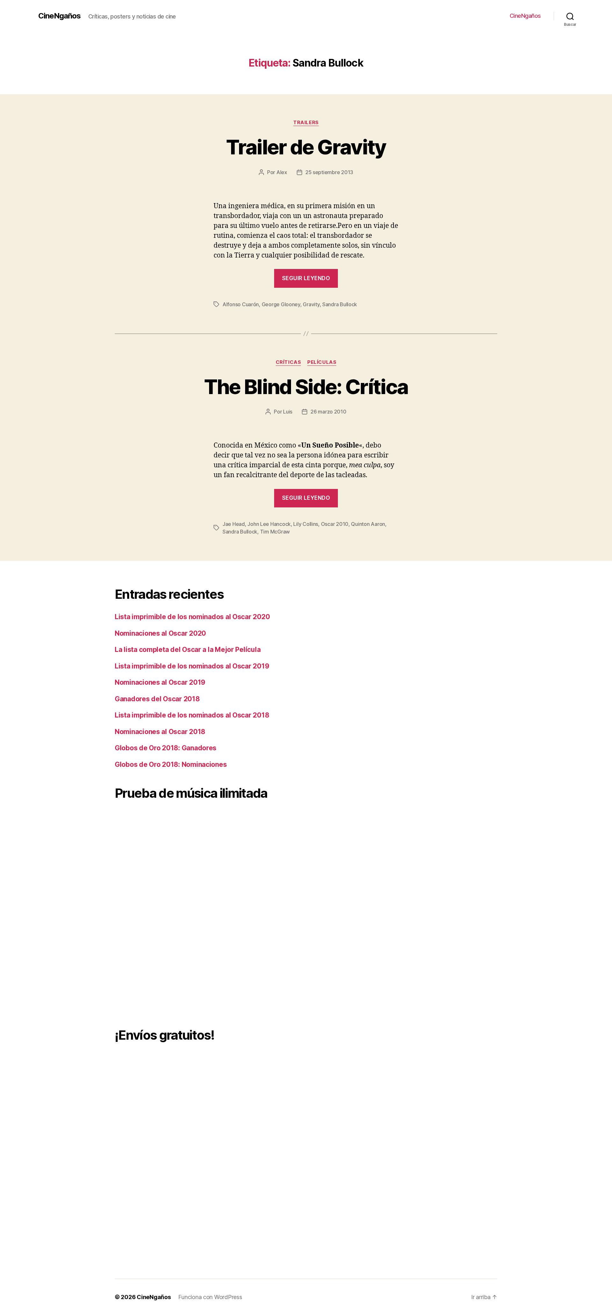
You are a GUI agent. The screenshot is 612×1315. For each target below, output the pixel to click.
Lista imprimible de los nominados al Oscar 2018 (192, 715)
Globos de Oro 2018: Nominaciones (171, 764)
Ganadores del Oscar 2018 (157, 699)
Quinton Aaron (368, 524)
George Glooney (281, 304)
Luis (287, 411)
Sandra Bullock (339, 304)
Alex (281, 172)
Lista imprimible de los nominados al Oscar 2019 (192, 666)
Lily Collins (305, 524)
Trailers (305, 122)
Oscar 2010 (334, 524)
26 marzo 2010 (328, 411)
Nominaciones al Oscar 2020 (160, 633)
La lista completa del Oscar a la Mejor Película (187, 650)
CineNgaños (59, 16)
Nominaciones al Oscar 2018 (160, 732)
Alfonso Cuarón (240, 304)
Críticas (288, 362)
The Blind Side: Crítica (306, 386)
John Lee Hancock (269, 524)
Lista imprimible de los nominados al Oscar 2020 (192, 617)
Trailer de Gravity (306, 147)
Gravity (311, 304)
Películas (321, 362)
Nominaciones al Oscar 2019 (160, 682)
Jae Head (233, 524)
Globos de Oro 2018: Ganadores (165, 748)
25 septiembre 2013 (329, 172)
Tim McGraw (275, 531)
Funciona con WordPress (210, 1297)
